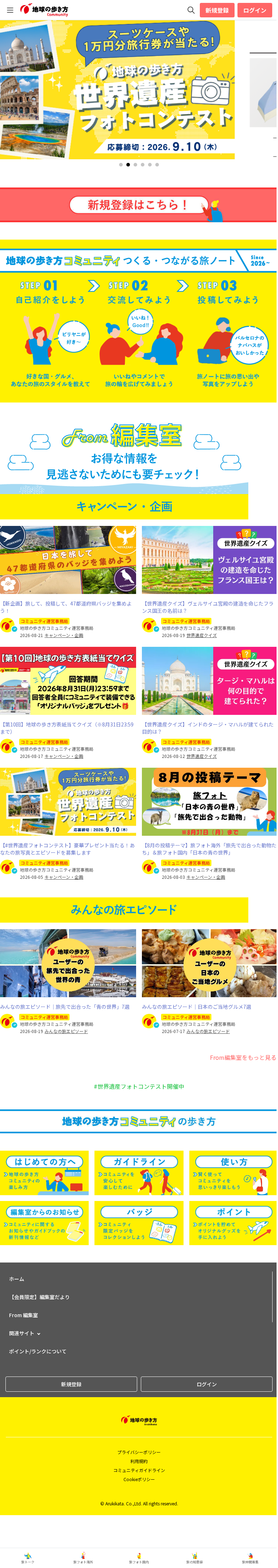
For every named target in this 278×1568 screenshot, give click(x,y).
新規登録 (217, 10)
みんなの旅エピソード (66, 1031)
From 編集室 (23, 1315)
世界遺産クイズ (201, 635)
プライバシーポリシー (139, 1452)
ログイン (254, 10)
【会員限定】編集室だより (39, 1297)
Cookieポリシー (139, 1479)
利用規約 (139, 1461)
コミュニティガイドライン (139, 1470)
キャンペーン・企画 (64, 635)
